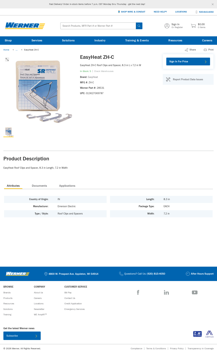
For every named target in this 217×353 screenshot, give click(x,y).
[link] (17, 49)
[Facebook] (138, 292)
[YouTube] (194, 292)
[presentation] (13, 185)
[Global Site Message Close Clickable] (213, 4)
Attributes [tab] (13, 186)
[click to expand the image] (7, 59)
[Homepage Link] (25, 26)
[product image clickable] (8, 132)
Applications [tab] (67, 186)
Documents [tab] (39, 186)
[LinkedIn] (166, 292)
